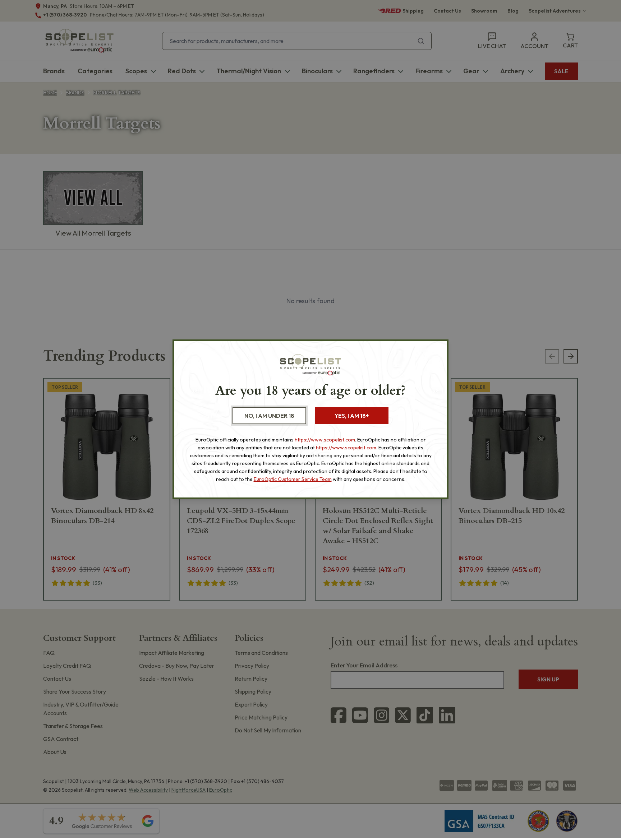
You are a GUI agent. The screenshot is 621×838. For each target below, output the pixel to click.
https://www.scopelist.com (325, 439)
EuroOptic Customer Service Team (293, 479)
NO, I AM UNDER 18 (269, 415)
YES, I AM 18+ (352, 415)
